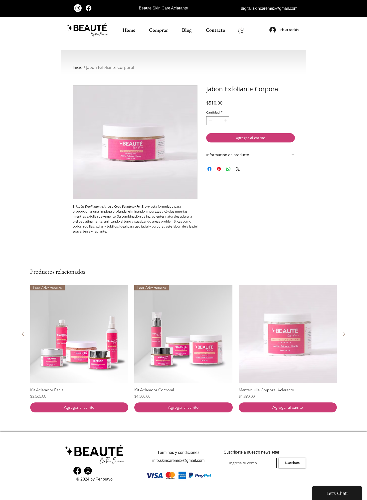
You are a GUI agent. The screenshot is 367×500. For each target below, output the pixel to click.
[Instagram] (78, 8)
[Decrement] (210, 121)
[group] (183, 348)
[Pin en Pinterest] (219, 169)
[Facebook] (88, 8)
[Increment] (226, 121)
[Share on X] (238, 169)
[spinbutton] (218, 121)
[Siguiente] (344, 334)
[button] (241, 30)
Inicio (78, 67)
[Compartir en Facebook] (209, 169)
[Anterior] (23, 334)
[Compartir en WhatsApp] (228, 169)
